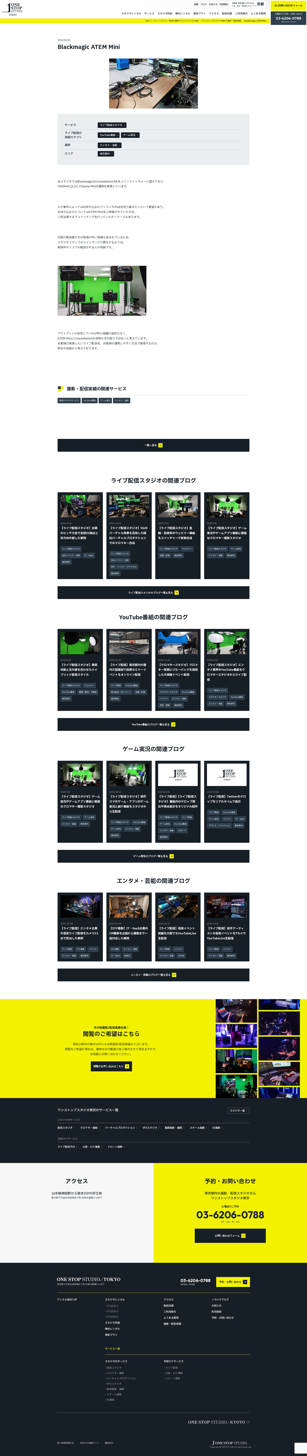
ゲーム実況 (129, 135)
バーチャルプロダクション (120, 1128)
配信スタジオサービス (69, 401)
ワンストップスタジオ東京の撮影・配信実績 (221, 20)
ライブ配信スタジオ (111, 125)
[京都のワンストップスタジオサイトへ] (219, 1422)
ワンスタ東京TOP (67, 1300)
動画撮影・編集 (173, 1128)
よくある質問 (258, 13)
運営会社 (109, 1443)
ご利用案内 (241, 13)
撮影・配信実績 (172, 1324)
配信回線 (227, 13)
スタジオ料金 (164, 13)
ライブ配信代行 (66, 1147)
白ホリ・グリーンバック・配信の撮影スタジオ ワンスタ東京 (172, 20)
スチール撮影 (197, 1128)
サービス (149, 13)
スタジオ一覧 (237, 1111)
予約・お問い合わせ (230, 1281)
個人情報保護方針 (65, 1443)
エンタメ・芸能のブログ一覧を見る (151, 974)
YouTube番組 (107, 135)
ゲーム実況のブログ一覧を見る (150, 856)
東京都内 (105, 154)
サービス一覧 (112, 1349)
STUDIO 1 (113, 1306)
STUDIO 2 (113, 1311)
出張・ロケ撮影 (91, 1147)
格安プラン (199, 13)
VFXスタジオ (150, 1128)
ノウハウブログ (220, 1300)
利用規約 (224, 4)
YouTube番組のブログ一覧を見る (151, 724)
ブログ (203, 4)
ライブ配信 (171, 1368)
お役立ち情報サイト (89, 1443)
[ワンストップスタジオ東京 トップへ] (12, 9)
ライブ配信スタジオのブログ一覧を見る (150, 592)
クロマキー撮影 (89, 1128)
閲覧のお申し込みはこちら (108, 1066)
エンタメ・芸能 (108, 145)
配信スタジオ (65, 1128)
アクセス (214, 13)
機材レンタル (182, 13)
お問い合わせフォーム (227, 1235)
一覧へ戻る (150, 445)
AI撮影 (216, 1128)
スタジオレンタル (131, 13)
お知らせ (213, 4)
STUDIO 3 (113, 1317)
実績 (196, 4)
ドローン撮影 (115, 1147)
